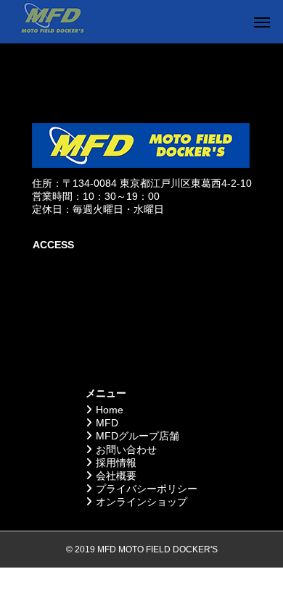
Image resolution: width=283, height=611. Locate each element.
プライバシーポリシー (146, 488)
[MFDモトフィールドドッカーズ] (52, 21)
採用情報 (116, 462)
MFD (107, 423)
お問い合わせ (126, 449)
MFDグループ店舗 (137, 436)
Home (109, 410)
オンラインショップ (141, 501)
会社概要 (116, 475)
